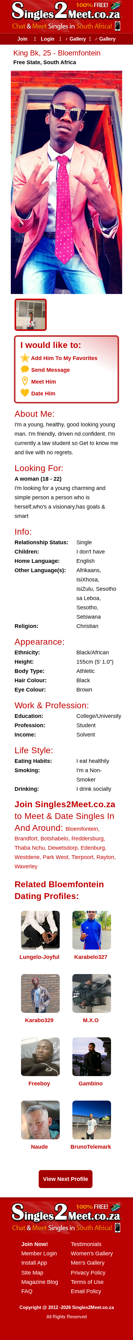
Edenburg (93, 848)
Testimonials (86, 1244)
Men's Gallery (88, 1263)
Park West (55, 857)
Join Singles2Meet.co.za (65, 804)
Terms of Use (87, 1282)
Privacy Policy (88, 1273)
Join (22, 39)
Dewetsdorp (63, 848)
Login (47, 39)
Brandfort (26, 838)
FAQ (26, 1291)
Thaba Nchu (30, 848)
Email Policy (86, 1291)
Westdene (27, 857)
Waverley (26, 866)
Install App (34, 1263)
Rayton (105, 857)
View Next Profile (65, 1179)
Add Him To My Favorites (64, 358)
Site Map (32, 1273)
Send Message (50, 370)
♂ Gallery (105, 39)
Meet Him (43, 382)
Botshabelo (54, 838)
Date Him (43, 393)
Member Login (39, 1253)
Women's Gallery (92, 1253)
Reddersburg (87, 838)
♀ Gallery (75, 39)
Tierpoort (82, 857)
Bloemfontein (82, 829)
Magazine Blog (39, 1282)
